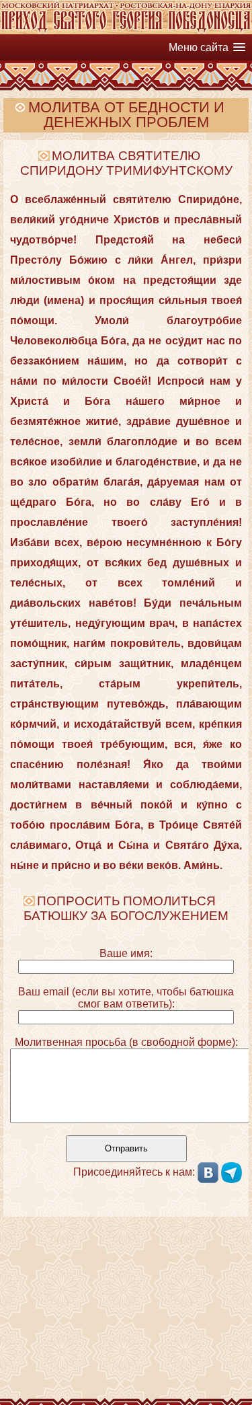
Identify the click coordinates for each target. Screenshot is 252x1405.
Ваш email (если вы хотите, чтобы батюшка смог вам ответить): (126, 998)
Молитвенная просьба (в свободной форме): (126, 1042)
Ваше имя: (126, 953)
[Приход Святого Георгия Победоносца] (126, 30)
